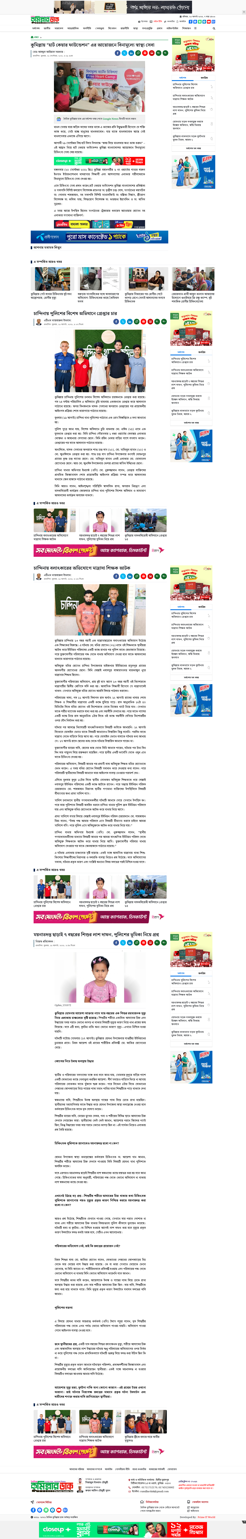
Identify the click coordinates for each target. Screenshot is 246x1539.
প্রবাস (159, 28)
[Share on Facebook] (117, 53)
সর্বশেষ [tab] (182, 78)
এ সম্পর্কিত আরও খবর (48, 262)
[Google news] (213, 22)
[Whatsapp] (200, 22)
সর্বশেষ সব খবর (193, 148)
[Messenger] (195, 22)
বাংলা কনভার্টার (139, 1469)
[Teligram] (204, 22)
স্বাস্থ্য (135, 28)
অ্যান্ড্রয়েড (195, 1507)
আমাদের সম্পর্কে (94, 1469)
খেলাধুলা (99, 28)
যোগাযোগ (172, 1469)
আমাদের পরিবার (76, 1469)
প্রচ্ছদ (36, 37)
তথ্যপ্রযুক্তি (147, 28)
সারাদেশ (59, 28)
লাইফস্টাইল (172, 28)
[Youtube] (209, 22)
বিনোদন (112, 28)
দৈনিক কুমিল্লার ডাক (54, 1517)
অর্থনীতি (87, 28)
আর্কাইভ (108, 1469)
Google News (111, 119)
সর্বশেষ (36, 28)
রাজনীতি (125, 28)
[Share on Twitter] (124, 53)
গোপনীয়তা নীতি (122, 1469)
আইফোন (195, 1511)
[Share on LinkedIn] (131, 53)
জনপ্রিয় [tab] (204, 78)
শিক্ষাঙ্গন (186, 28)
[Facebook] (190, 22)
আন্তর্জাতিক (73, 28)
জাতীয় (47, 28)
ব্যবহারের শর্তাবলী (157, 1469)
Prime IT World (206, 1517)
